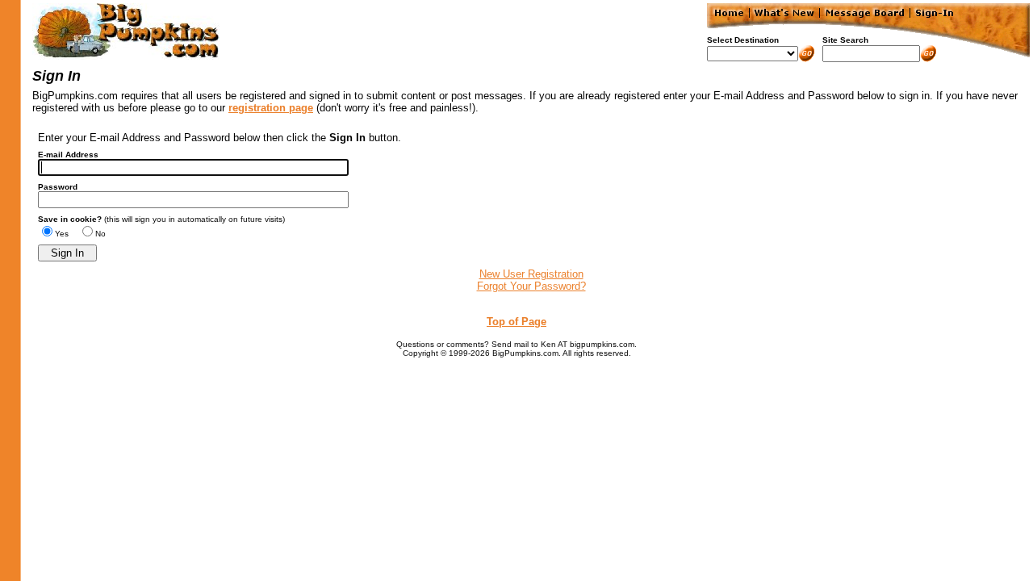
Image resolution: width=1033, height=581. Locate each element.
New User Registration (531, 274)
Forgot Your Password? (531, 286)
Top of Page (516, 322)
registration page (270, 108)
